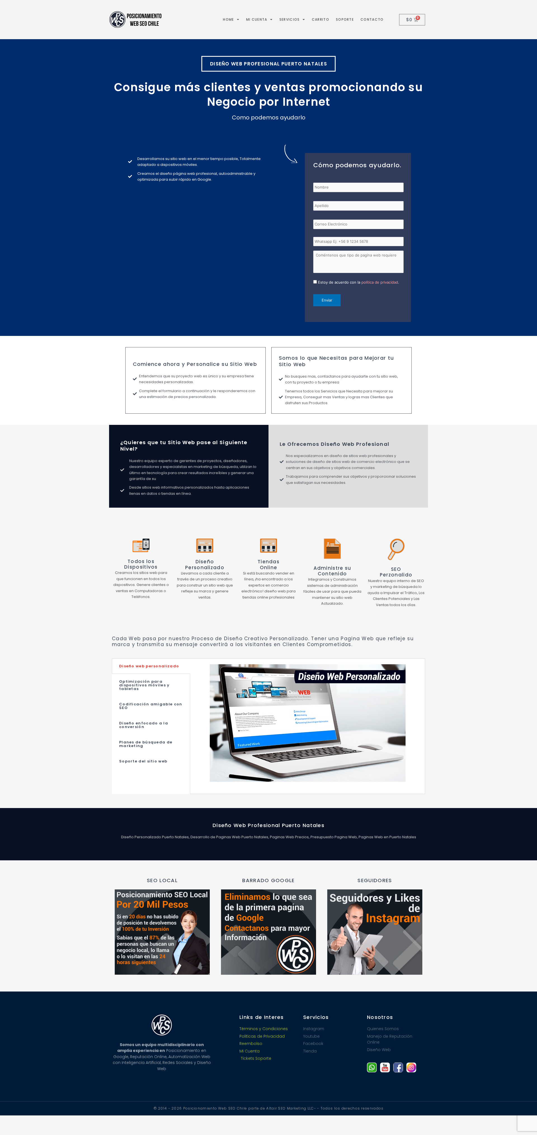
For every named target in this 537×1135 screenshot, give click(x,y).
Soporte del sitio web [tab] (143, 761)
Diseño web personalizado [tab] (149, 666)
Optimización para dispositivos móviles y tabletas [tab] (144, 685)
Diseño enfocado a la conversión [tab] (143, 724)
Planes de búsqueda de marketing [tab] (145, 744)
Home (228, 19)
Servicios (289, 19)
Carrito (320, 19)
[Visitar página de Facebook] (398, 1067)
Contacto (372, 19)
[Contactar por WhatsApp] (372, 1067)
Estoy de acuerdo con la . (358, 282)
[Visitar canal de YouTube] (385, 1067)
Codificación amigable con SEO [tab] (150, 705)
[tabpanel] (307, 726)
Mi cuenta (256, 19)
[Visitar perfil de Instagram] (411, 1067)
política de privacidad (379, 282)
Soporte (345, 19)
